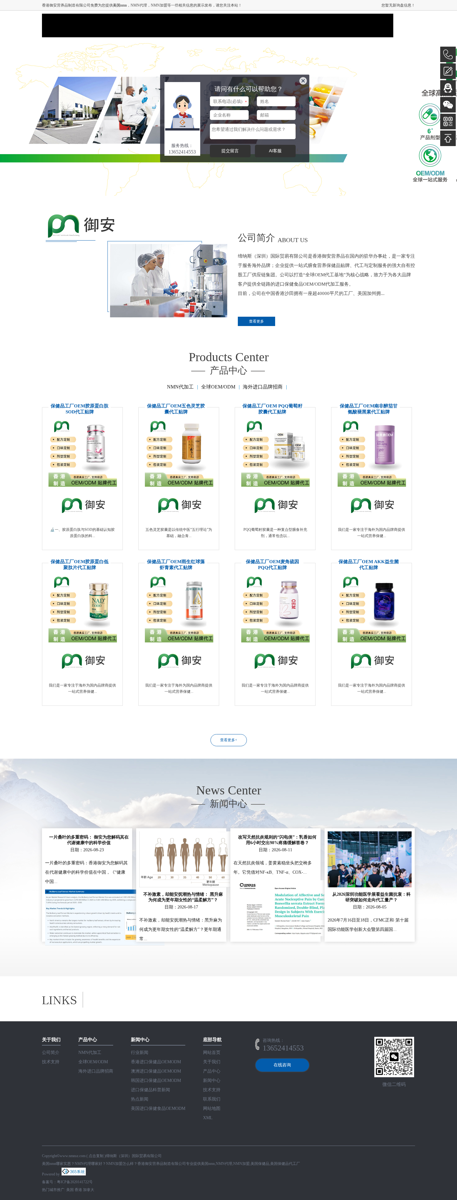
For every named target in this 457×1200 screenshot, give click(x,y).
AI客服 (275, 150)
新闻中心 (211, 1080)
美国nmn (120, 5)
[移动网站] (448, 121)
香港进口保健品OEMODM (156, 1062)
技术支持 (50, 1062)
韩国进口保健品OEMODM (156, 1080)
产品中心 (211, 1071)
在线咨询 (282, 1065)
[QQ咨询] (448, 88)
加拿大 (88, 1190)
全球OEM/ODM (218, 386)
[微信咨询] (448, 105)
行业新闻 (139, 1052)
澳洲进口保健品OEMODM (156, 1071)
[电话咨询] (448, 54)
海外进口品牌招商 (263, 386)
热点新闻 (139, 1099)
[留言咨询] (448, 71)
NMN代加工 (180, 386)
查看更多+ (228, 740)
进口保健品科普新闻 (150, 1089)
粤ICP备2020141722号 (75, 1182)
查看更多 (256, 321)
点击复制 (96, 1156)
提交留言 (230, 150)
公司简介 (50, 1052)
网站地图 (211, 1108)
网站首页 (211, 1052)
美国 (70, 1190)
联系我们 (211, 1099)
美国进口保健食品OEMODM (158, 1108)
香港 (78, 1190)
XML (208, 1117)
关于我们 (211, 1062)
